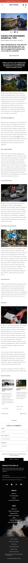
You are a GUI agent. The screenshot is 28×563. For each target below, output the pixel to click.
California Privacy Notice (14, 551)
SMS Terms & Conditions (14, 541)
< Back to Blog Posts (14, 55)
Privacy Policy (14, 544)
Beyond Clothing (17, 558)
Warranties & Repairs (14, 515)
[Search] (25, 7)
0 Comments (20, 40)
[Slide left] (2, 393)
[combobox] (14, 7)
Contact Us (14, 509)
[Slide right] (25, 393)
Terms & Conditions (14, 539)
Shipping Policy (14, 513)
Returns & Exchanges (14, 511)
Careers (14, 498)
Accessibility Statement (14, 522)
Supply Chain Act (14, 549)
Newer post (5, 413)
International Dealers (14, 500)
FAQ (14, 518)
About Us (14, 493)
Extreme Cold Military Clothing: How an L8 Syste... (7, 390)
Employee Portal (14, 520)
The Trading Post (14, 496)
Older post (22, 413)
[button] (25, 4)
